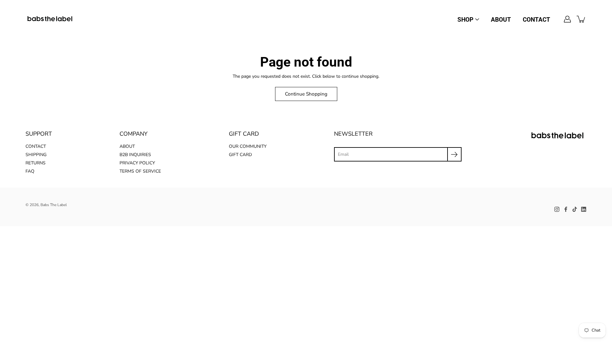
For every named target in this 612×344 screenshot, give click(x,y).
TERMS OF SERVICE (140, 171)
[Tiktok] (575, 209)
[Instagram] (557, 209)
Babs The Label (53, 204)
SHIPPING (36, 155)
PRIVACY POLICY (137, 163)
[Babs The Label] (50, 19)
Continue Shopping (306, 93)
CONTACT (536, 19)
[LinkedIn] (583, 209)
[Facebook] (566, 209)
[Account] (567, 19)
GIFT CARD (240, 155)
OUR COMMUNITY (247, 146)
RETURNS (36, 163)
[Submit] (454, 154)
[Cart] (581, 19)
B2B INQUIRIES (135, 155)
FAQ (30, 171)
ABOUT (501, 19)
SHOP (465, 19)
